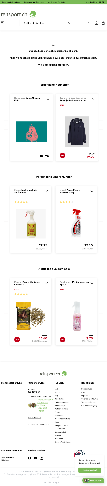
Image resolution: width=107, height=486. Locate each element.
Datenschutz (86, 389)
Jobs (57, 422)
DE (103, 2)
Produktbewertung (62, 419)
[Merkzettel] (90, 23)
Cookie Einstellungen (63, 442)
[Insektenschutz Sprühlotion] (30, 224)
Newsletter (59, 415)
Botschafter (59, 399)
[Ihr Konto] (96, 23)
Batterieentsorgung (89, 405)
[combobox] (43, 23)
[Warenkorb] (102, 23)
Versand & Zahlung (89, 402)
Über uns (58, 392)
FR (100, 2)
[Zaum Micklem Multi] (31, 132)
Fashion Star (60, 429)
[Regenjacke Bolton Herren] (77, 132)
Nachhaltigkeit (60, 432)
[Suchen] (71, 23)
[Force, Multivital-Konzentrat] (30, 316)
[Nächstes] (101, 125)
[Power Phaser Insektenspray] (76, 224)
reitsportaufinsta (61, 425)
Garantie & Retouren (89, 399)
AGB (83, 392)
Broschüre (59, 439)
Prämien (58, 435)
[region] (53, 126)
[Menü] (4, 22)
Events (57, 412)
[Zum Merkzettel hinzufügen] (48, 98)
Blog (56, 395)
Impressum (86, 395)
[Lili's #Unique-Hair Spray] (76, 316)
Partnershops (60, 405)
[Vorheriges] (6, 125)
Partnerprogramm (62, 402)
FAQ (56, 389)
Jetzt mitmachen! (90, 470)
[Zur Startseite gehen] (18, 14)
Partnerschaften (61, 409)
